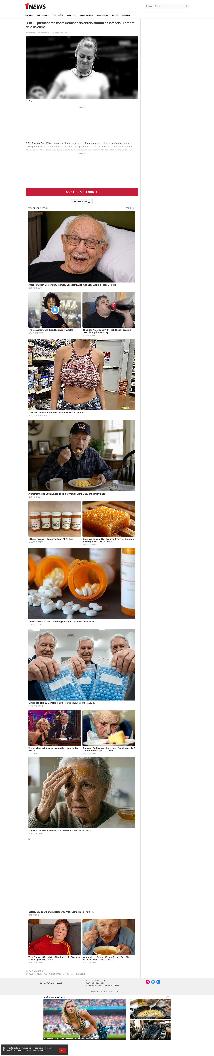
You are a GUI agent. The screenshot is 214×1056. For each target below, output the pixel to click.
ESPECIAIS (126, 15)
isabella (81, 974)
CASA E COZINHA (86, 15)
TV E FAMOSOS (42, 15)
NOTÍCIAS (29, 15)
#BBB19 (32, 974)
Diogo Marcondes (61, 33)
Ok (62, 1050)
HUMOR (115, 15)
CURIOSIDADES (102, 15)
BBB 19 (46, 974)
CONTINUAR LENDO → (82, 192)
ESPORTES (71, 15)
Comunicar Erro (80, 202)
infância (73, 974)
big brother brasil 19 (60, 974)
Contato (43, 983)
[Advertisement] (82, 124)
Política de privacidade (55, 983)
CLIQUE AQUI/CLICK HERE (111, 985)
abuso (39, 974)
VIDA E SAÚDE (57, 15)
